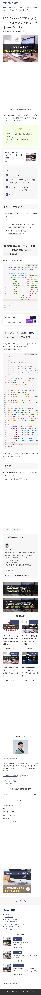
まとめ (11, 194)
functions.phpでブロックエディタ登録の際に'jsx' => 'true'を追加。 (22, 181)
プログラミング (8, 815)
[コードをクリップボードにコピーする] (35, 268)
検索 (35, 794)
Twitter (19, 575)
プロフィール (9, 917)
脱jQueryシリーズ (8, 822)
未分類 (5, 818)
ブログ (7, 914)
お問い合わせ (9, 929)
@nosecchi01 (24, 109)
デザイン (5, 808)
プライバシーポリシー (12, 926)
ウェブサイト (10, 575)
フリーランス (7, 812)
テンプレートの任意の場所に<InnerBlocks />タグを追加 (19, 188)
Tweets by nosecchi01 (10, 984)
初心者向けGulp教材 (9, 776)
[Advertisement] (20, 85)
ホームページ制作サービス (13, 919)
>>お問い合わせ (8, 783)
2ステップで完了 (15, 175)
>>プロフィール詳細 (9, 781)
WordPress (21, 31)
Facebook (27, 575)
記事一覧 (9, 570)
